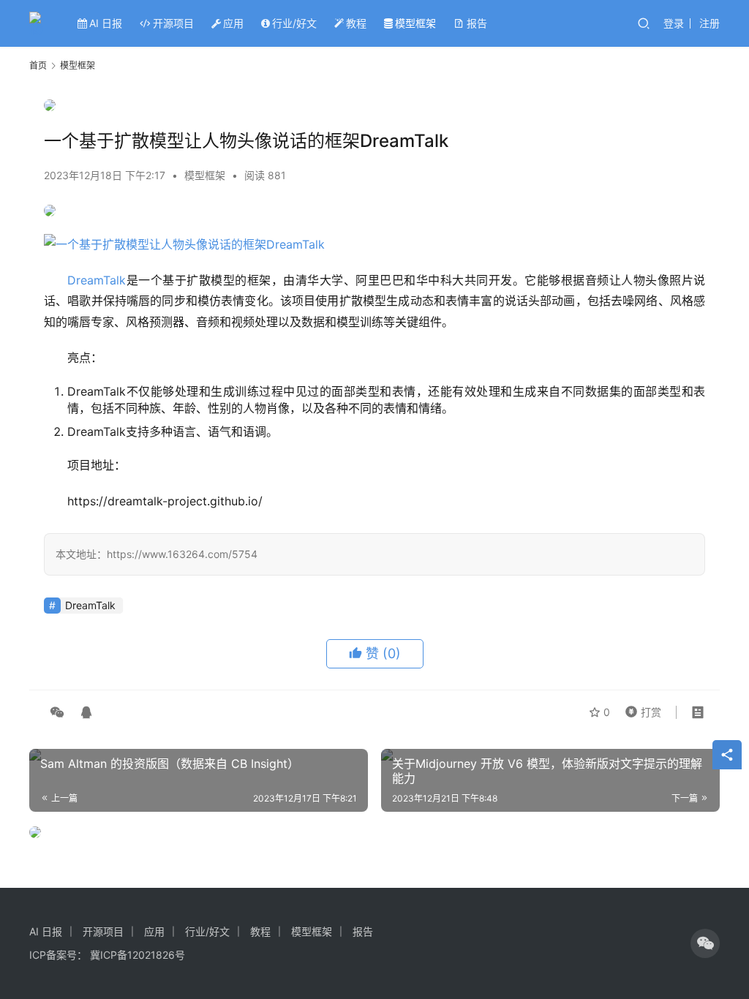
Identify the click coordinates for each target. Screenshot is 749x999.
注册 (709, 23)
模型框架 (415, 23)
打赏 (640, 708)
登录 (673, 23)
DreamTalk (96, 280)
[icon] (705, 943)
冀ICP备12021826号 (137, 955)
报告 (477, 23)
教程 (356, 23)
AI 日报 (105, 23)
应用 (233, 23)
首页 (38, 65)
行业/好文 (294, 23)
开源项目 (173, 23)
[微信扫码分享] (57, 712)
